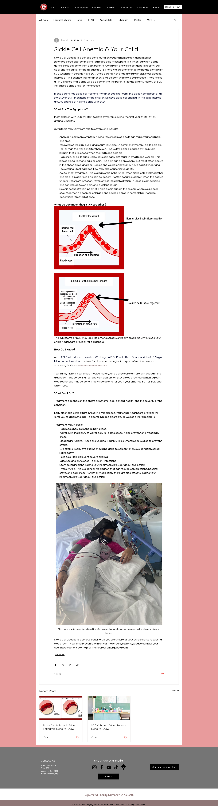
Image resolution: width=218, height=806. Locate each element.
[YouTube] (109, 767)
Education (123, 20)
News (79, 20)
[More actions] (162, 40)
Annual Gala (106, 20)
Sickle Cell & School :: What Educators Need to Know (59, 727)
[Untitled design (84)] (123, 767)
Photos (137, 20)
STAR (91, 20)
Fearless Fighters (62, 20)
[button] (175, 20)
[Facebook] (102, 767)
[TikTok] (116, 767)
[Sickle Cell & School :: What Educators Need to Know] (60, 708)
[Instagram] (94, 767)
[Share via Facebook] (55, 664)
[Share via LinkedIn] (70, 664)
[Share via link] (77, 664)
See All (175, 691)
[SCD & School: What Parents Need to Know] (109, 708)
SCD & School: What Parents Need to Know (108, 727)
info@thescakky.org (49, 774)
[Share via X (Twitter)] (62, 664)
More (149, 20)
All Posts (43, 20)
